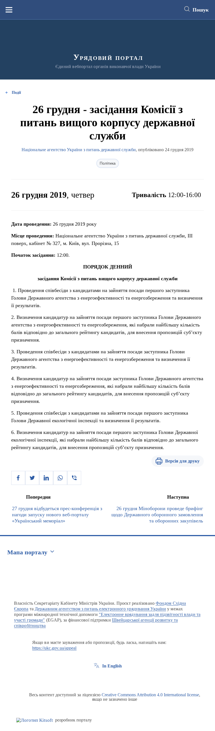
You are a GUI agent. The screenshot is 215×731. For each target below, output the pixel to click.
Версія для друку (182, 461)
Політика (108, 163)
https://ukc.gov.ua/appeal (54, 648)
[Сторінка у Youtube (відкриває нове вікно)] (117, 678)
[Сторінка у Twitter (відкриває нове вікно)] (107, 678)
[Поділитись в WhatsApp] (60, 478)
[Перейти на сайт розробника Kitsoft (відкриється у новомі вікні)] (34, 720)
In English (112, 666)
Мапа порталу (27, 552)
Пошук (201, 10)
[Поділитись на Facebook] (18, 478)
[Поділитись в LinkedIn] (46, 478)
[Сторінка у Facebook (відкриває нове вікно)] (96, 678)
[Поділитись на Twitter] (32, 478)
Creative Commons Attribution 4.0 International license (150, 694)
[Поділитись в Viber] (74, 478)
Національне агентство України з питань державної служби (79, 149)
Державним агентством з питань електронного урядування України (100, 608)
